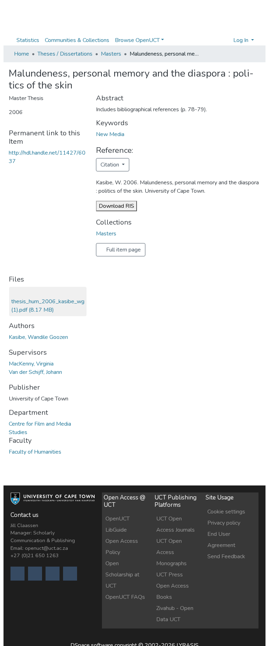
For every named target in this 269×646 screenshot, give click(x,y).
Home (21, 54)
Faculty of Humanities (35, 452)
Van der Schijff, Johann (35, 372)
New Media (110, 134)
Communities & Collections (77, 40)
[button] (226, 40)
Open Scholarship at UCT (122, 575)
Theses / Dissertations (64, 54)
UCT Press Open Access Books (172, 586)
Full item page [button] (123, 250)
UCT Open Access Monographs (171, 552)
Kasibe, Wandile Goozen (38, 337)
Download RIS (116, 206)
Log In (241, 40)
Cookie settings (226, 512)
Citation (110, 165)
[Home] (53, 502)
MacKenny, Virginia (31, 364)
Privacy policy (223, 523)
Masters (111, 54)
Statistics (27, 40)
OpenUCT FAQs (125, 597)
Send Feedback (226, 556)
